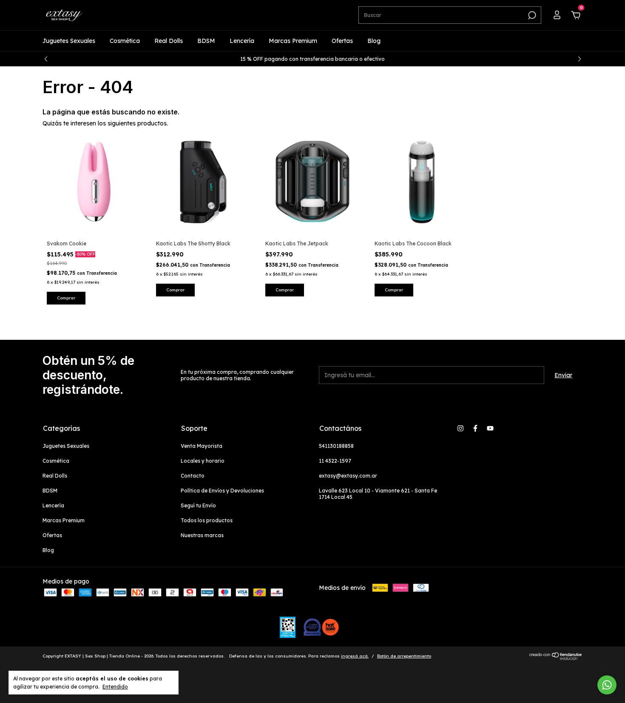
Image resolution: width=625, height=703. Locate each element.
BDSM (206, 41)
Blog (374, 41)
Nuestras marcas (202, 535)
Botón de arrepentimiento (404, 656)
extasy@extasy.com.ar (348, 475)
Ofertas (342, 41)
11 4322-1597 (335, 461)
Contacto (193, 475)
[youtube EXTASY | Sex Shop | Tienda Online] (490, 428)
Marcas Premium (293, 41)
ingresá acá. (355, 656)
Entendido (115, 686)
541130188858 (336, 446)
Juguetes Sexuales (69, 41)
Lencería (242, 41)
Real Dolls (168, 41)
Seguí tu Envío (198, 505)
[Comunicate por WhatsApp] (606, 684)
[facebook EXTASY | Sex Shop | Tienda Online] (475, 428)
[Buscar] (531, 15)
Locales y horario (202, 461)
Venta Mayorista (201, 446)
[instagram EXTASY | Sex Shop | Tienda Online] (460, 428)
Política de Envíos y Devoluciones (222, 490)
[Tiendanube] (555, 658)
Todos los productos (207, 520)
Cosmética (125, 41)
